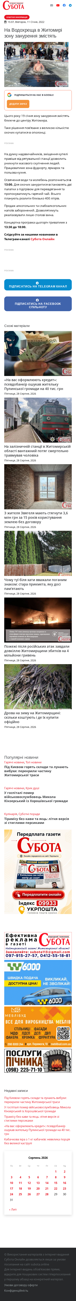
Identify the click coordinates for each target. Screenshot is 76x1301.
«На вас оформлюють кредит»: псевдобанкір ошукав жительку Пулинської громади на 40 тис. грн (33, 384)
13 (38, 1183)
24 (11, 1194)
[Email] (51, 5)
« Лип (13, 1209)
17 (11, 1188)
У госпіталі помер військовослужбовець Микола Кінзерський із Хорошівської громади (36, 797)
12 (29, 1183)
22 (55, 1188)
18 (20, 1188)
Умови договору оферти (21, 1285)
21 (46, 1188)
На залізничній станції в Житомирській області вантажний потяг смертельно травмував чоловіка (37, 451)
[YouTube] (58, 5)
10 (11, 1183)
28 (46, 1194)
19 (29, 1188)
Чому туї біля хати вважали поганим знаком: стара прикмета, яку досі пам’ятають (35, 584)
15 (55, 1183)
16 (64, 1183)
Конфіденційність (16, 1290)
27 (38, 1194)
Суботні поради (29, 814)
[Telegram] (70, 5)
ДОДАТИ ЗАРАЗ (18, 103)
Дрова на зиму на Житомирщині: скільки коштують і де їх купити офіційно (32, 717)
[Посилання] (13, 5)
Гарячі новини (14, 762)
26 (29, 1194)
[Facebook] (64, 5)
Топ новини (34, 762)
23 (64, 1188)
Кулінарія (10, 814)
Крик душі (32, 788)
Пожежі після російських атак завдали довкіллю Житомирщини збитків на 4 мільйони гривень (36, 651)
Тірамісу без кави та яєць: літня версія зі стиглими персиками (36, 821)
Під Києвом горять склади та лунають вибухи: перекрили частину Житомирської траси (36, 771)
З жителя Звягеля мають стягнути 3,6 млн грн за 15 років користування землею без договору (36, 517)
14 (46, 1183)
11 (20, 1183)
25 (20, 1194)
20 (38, 1188)
